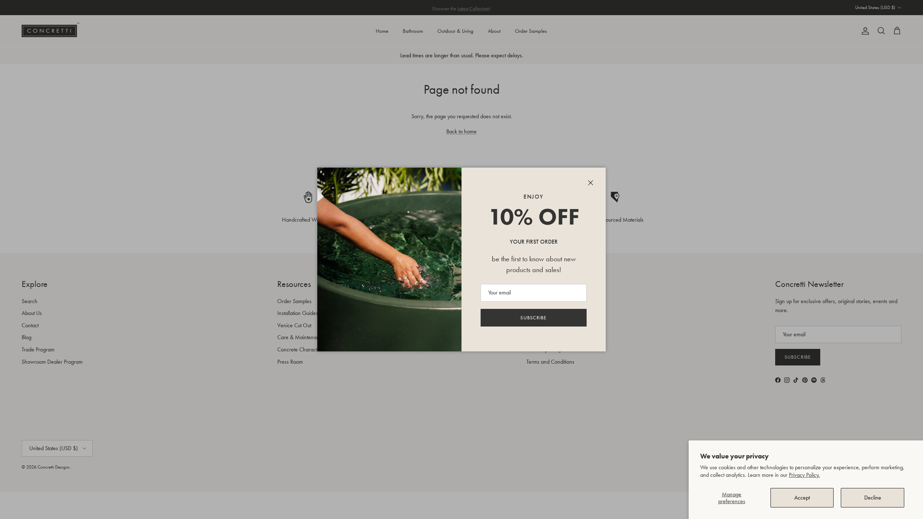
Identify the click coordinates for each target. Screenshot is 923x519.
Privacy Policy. (804, 474)
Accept (802, 497)
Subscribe (533, 318)
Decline (872, 497)
